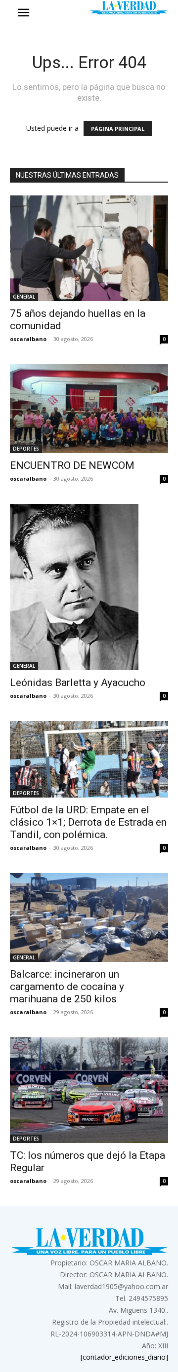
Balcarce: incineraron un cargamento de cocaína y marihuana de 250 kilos (67, 986)
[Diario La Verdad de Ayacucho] (128, 7)
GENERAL (24, 296)
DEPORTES (26, 448)
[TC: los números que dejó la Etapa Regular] (89, 1090)
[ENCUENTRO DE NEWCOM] (89, 408)
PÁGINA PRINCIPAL (117, 128)
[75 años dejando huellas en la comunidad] (89, 248)
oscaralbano (28, 339)
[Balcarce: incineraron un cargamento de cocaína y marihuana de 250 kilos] (89, 917)
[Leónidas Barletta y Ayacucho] (89, 587)
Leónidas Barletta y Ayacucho (77, 682)
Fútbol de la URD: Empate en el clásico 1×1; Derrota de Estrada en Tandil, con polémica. (88, 822)
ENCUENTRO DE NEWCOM (72, 465)
